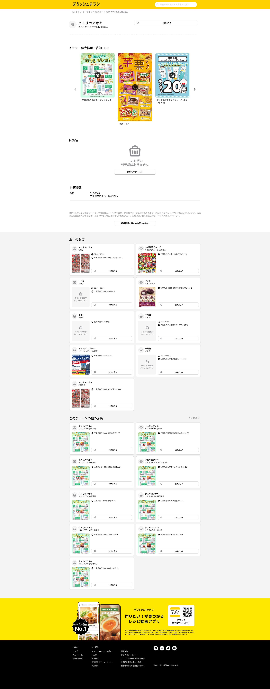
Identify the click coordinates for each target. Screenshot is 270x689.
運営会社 (95, 659)
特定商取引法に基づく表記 (131, 662)
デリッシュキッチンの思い (102, 651)
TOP (73, 12)
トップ (75, 651)
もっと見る (193, 418)
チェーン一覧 (83, 12)
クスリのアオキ (97, 12)
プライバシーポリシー (129, 655)
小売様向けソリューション (102, 662)
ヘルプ (94, 655)
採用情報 (95, 666)
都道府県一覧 (78, 659)
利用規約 (124, 651)
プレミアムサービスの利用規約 (133, 659)
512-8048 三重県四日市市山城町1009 (104, 195)
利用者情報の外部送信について (133, 666)
